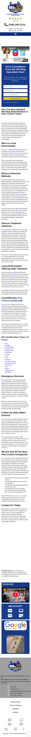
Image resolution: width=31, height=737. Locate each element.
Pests (5, 340)
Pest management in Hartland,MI (10, 229)
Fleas (6, 356)
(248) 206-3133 (15, 80)
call (18, 165)
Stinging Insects (9, 370)
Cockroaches (8, 352)
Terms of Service (15, 705)
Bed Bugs (7, 345)
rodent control (22, 210)
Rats (6, 366)
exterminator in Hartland (20, 495)
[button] (15, 34)
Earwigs (7, 354)
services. (7, 479)
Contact (15, 712)
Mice (6, 357)
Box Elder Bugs (9, 347)
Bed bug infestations (13, 194)
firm (5, 458)
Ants (6, 343)
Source (3, 579)
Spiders (7, 368)
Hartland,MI (15, 272)
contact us (8, 512)
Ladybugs (7, 359)
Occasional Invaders (10, 361)
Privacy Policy (15, 702)
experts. (12, 262)
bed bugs (20, 179)
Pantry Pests (8, 365)
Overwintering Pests (10, 363)
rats (8, 380)
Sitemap (15, 709)
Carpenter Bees (9, 350)
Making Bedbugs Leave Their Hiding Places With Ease (15, 679)
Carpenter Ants (9, 348)
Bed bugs (4, 123)
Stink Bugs (8, 372)
